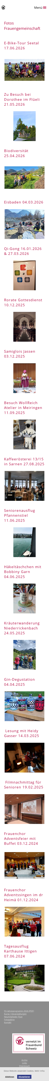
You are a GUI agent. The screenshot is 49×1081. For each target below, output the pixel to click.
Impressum (24, 1065)
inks (25, 1063)
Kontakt (7, 1022)
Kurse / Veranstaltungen (15, 1013)
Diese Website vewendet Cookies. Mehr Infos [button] (24, 1071)
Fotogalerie (9, 1019)
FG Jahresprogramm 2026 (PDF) (19, 1011)
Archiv (24, 1060)
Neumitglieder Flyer (13, 1016)
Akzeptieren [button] (24, 1077)
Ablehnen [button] (9, 1077)
